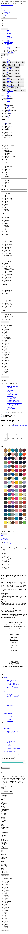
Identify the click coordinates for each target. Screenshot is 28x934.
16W (18, 779)
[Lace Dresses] (4, 803)
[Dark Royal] (5, 474)
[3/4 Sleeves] (5, 864)
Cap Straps (8, 314)
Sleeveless (7, 308)
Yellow (7, 328)
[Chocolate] (13, 523)
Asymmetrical (8, 242)
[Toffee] (13, 519)
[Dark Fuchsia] (9, 470)
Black (6, 369)
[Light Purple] (16, 486)
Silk (6, 231)
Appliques (7, 193)
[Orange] (9, 502)
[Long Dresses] (4, 805)
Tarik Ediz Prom (11, 408)
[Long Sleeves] (5, 865)
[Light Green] (20, 482)
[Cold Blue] (5, 466)
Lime (6, 334)
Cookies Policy (14, 642)
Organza (7, 226)
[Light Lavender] (24, 482)
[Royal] (5, 510)
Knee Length (8, 249)
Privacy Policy (14, 640)
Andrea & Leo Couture (12, 386)
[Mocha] (5, 527)
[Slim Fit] (4, 860)
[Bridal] (7, 794)
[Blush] (16, 454)
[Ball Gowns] (4, 801)
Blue (6, 341)
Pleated (7, 154)
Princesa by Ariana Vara (13, 400)
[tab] (15, 397)
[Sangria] (24, 510)
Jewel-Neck (8, 266)
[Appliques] (4, 828)
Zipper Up (7, 174)
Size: (2, 430)
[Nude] (24, 498)
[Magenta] (24, 490)
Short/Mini (8, 250)
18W (13, 79)
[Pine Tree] (20, 523)
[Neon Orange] (13, 498)
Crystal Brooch (9, 198)
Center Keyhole (9, 147)
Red (6, 358)
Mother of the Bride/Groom (12, 110)
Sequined (7, 229)
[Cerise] (9, 462)
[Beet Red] (24, 450)
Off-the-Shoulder (9, 269)
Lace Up (7, 169)
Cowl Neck (8, 262)
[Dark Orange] (20, 470)
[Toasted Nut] (9, 519)
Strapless (7, 279)
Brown (7, 368)
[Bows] (4, 831)
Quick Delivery (23, 425)
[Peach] (20, 502)
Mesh (6, 225)
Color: (2, 446)
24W (13, 82)
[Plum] (5, 506)
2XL (23, 91)
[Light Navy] (9, 486)
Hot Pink (7, 352)
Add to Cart (3, 533)
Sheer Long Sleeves (10, 304)
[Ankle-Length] (4, 842)
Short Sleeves (8, 306)
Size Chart (3, 535)
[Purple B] (13, 506)
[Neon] (3, 824)
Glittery (7, 180)
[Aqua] (13, 450)
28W (20, 781)
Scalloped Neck (9, 274)
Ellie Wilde (9, 391)
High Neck (8, 265)
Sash (6, 209)
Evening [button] (6, 691)
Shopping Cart (7, 12)
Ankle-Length (8, 241)
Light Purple (8, 348)
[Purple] (9, 506)
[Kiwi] (24, 478)
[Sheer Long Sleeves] (5, 867)
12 (2, 778)
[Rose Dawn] (20, 506)
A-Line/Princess (9, 288)
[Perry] (24, 502)
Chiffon (7, 219)
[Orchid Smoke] (16, 502)
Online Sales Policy (5, 538)
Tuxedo (5, 723)
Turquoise (7, 337)
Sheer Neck (8, 277)
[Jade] (16, 478)
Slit (6, 159)
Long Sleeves (8, 303)
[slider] (24, 763)
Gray (6, 371)
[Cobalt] (24, 462)
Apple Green (8, 331)
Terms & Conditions (14, 637)
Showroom (14, 647)
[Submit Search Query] (18, 754)
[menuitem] (15, 10)
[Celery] (5, 462)
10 (21, 65)
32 (12, 76)
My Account (7, 10)
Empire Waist (8, 290)
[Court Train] (4, 846)
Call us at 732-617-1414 (7, 5)
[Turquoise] (16, 519)
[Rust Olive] (13, 510)
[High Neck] (4, 852)
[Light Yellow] (5, 490)
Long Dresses (8, 128)
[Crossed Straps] (4, 816)
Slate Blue (7, 340)
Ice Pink (7, 349)
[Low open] (4, 818)
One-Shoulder (8, 271)
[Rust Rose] (16, 510)
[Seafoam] (5, 514)
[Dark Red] (24, 470)
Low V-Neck (8, 268)
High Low (7, 150)
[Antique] (9, 450)
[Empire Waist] (4, 857)
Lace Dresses (8, 126)
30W (13, 85)
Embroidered (8, 199)
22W (7, 781)
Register (6, 13)
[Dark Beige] (24, 466)
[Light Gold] (16, 482)
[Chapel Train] (4, 845)
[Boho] (4, 802)
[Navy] (5, 498)
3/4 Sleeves (8, 301)
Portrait (7, 272)
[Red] (16, 506)
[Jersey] (3, 839)
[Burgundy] (20, 458)
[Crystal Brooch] (4, 832)
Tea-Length (8, 253)
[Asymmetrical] (4, 843)
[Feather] (3, 838)
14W (18, 76)
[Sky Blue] (16, 514)
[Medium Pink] (13, 494)
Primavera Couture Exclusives (14, 401)
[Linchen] (16, 490)
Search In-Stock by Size (9, 58)
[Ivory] (13, 478)
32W (21, 85)
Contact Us (14, 650)
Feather (7, 201)
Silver (6, 372)
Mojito (7, 329)
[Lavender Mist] (5, 482)
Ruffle (6, 207)
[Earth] (16, 474)
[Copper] (13, 466)
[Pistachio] (24, 523)
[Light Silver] (20, 486)
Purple (7, 345)
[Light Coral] (13, 482)
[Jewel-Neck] (4, 853)
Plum (6, 357)
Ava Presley (10, 387)
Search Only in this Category (9, 50)
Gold (6, 366)
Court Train (8, 245)
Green (6, 332)
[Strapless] (5, 873)
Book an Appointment (9, 751)
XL (17, 91)
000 (4, 776)
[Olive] (5, 502)
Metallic (7, 182)
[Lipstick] (20, 490)
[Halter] (4, 850)
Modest (7, 129)
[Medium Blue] (9, 494)
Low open (7, 170)
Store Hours (14, 645)
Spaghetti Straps (9, 317)
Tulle (6, 234)
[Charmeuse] (3, 835)
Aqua (6, 335)
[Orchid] (13, 502)
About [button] (5, 737)
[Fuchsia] (24, 474)
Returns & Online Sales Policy (14, 632)
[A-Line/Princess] (4, 856)
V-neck (7, 282)
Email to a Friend (5, 539)
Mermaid (7, 291)
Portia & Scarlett (11, 398)
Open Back (8, 153)
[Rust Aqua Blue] (9, 510)
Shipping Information (14, 634)
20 (12, 71)
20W (21, 79)
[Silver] (13, 514)
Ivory (6, 363)
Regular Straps (9, 316)
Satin (6, 228)
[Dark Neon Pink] (16, 470)
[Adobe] (5, 450)
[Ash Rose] (20, 450)
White (6, 374)
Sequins (7, 210)
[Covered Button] (4, 814)
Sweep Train (8, 252)
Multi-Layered (8, 151)
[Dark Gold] (13, 470)
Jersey (6, 222)
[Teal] (20, 514)
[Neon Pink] (16, 498)
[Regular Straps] (5, 871)
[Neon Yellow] (20, 498)
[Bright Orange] (24, 454)
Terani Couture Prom (12, 405)
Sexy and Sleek (9, 134)
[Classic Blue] (20, 462)
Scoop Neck (8, 275)
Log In (5, 15)
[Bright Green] (20, 454)
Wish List (14, 655)
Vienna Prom (10, 410)
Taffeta (7, 233)
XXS (6, 88)
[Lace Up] (4, 817)
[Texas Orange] (24, 514)
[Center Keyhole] (5, 810)
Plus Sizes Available (10, 156)
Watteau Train (8, 255)
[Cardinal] (24, 458)
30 (7, 779)
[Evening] (7, 798)
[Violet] (20, 519)
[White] (24, 519)
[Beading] (4, 830)
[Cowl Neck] (4, 849)
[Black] (9, 454)
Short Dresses (8, 135)
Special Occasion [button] (8, 713)
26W (21, 82)
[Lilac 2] (13, 490)
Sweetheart (8, 280)
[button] (6, 29)
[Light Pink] (13, 486)
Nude (6, 365)
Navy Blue (8, 343)
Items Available (7, 544)
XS (13, 88)
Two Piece (7, 137)
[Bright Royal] (9, 458)
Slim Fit (7, 293)
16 (18, 68)
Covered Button (9, 166)
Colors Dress (10, 390)
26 (12, 73)
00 (12, 62)
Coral (6, 362)
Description (6, 542)
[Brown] (13, 458)
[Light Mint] (5, 486)
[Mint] (16, 494)
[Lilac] (9, 490)
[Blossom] (13, 454)
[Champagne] (13, 462)
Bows (6, 196)
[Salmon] (20, 510)
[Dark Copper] (5, 470)
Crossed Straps (9, 167)
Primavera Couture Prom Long (14, 403)
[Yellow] (5, 523)
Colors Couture (10, 389)
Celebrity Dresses (9, 145)
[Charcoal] (16, 462)
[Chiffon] (3, 836)
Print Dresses (8, 132)
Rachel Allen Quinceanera (13, 404)
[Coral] (16, 466)
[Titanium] (5, 519)
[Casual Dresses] (7, 795)
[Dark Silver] (9, 474)
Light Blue (8, 338)
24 (21, 778)
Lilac (6, 346)
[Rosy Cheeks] (24, 506)
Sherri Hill (9, 407)
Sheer (6, 172)
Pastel (6, 186)
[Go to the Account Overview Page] (1, 8)
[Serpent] (9, 514)
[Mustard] (20, 494)
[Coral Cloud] (20, 466)
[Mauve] (5, 494)
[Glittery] (3, 821)
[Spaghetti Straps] (5, 872)
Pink (6, 351)
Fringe (6, 204)
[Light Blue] (9, 482)
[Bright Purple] (5, 458)
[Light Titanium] (24, 486)
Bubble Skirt (8, 144)
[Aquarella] (16, 450)
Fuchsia (7, 354)
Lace (6, 206)
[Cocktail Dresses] (7, 796)
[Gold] (5, 478)
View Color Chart (5, 536)
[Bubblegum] (16, 458)
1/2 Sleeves (8, 300)
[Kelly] (20, 478)
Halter (6, 263)
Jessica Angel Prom (12, 394)
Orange (7, 360)
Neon (6, 183)
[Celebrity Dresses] (5, 809)
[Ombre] (3, 825)
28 (18, 73)
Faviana (9, 393)
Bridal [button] (5, 677)
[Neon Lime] (9, 498)
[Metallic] (3, 823)
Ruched (7, 158)
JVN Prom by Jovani (12, 397)
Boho (6, 124)
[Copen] (9, 466)
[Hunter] (9, 478)
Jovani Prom (10, 396)
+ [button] (4, 384)
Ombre (7, 185)
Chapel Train (8, 244)
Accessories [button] (7, 700)
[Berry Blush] (16, 523)
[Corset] (5, 812)
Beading (7, 195)
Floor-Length (8, 247)
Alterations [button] (7, 728)
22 (18, 71)
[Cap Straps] (5, 870)
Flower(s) (7, 203)
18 (11, 778)
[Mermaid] (4, 858)
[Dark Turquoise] (13, 474)
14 (5, 778)
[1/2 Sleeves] (5, 863)
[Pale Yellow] (9, 523)
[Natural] (24, 494)
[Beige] (5, 454)
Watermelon (8, 355)
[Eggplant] (20, 474)
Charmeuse (8, 217)
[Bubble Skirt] (5, 808)
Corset (6, 148)
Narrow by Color (7, 325)
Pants (6, 131)
